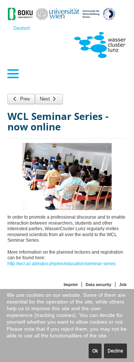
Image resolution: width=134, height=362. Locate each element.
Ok (95, 350)
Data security (98, 284)
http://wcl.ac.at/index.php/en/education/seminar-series (61, 263)
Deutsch (21, 28)
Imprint (71, 284)
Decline (115, 350)
